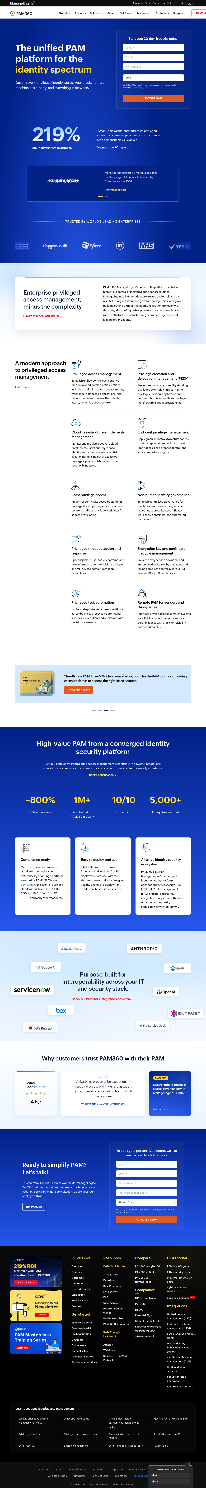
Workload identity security (178, 1364)
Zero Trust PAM (27, 1440)
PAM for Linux (161, 1440)
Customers (162, 13)
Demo (111, 13)
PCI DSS (140, 1299)
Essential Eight (144, 1310)
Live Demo (77, 1278)
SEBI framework (144, 1331)
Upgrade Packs (80, 1284)
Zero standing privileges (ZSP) (126, 1440)
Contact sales (79, 1346)
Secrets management (76, 1440)
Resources (142, 13)
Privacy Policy (143, 88)
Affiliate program (58, 1471)
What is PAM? (111, 1269)
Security (97, 1465)
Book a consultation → (103, 774)
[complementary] (170, 1091)
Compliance (116, 1465)
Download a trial (81, 1323)
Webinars (109, 1345)
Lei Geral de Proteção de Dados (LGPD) (148, 1323)
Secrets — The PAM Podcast (115, 1353)
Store (148, 3)
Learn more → (24, 387)
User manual (110, 1298)
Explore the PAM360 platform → (42, 315)
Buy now (76, 1301)
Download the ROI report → (113, 147)
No (156, 1481)
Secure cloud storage (180, 1381)
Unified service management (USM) (179, 1311)
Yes (156, 1475)
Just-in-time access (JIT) (167, 1429)
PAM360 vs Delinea (146, 1267)
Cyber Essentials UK (147, 1316)
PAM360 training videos (113, 1305)
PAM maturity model (179, 1267)
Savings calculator (180, 1292)
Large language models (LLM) (181, 1331)
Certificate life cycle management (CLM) (179, 1354)
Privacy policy (137, 1465)
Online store (78, 1340)
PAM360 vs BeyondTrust (143, 1274)
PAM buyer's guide (178, 1261)
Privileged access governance (81, 1429)
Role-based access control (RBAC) (124, 1431)
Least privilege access (76, 1413)
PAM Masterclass (113, 1313)
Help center (110, 1286)
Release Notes (80, 1295)
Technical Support (82, 1351)
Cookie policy (159, 1465)
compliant (27, 884)
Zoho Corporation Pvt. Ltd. (96, 1479)
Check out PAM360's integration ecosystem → (103, 999)
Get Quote (126, 13)
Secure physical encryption (177, 1374)
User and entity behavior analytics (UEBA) (178, 1342)
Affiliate (168, 3)
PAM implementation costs (179, 1274)
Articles (108, 1339)
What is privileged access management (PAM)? (33, 1415)
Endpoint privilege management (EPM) (179, 1321)
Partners (157, 3)
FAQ (106, 1292)
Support (178, 13)
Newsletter (80, 1471)
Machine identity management (171, 1413)
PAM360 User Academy (117, 1319)
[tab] (100, 196)
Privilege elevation (29, 1429)
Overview (64, 13)
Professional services (84, 1357)
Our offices (121, 1471)
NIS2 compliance (145, 1293)
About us (44, 1465)
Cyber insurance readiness (177, 1284)
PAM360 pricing (81, 1329)
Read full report (118, 189)
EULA (58, 1465)
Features (80, 13)
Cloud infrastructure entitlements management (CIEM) (124, 1417)
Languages (78, 1290)
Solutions (95, 13)
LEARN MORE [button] (76, 690)
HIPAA (139, 1304)
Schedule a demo (82, 1317)
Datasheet (109, 1275)
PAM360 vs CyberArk (148, 1261)
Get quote (77, 1334)
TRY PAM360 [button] (34, 1202)
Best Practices (112, 1281)
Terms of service (77, 1465)
